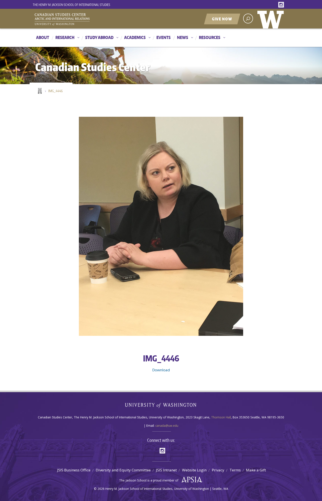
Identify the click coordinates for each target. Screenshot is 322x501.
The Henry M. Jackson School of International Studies (71, 5)
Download (161, 369)
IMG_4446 (55, 91)
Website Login (194, 470)
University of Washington (271, 18)
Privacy (218, 470)
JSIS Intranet (166, 470)
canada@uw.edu (166, 425)
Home (39, 91)
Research (64, 37)
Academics (135, 37)
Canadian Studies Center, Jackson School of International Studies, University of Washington (82, 19)
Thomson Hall (221, 417)
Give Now (222, 18)
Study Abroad (99, 37)
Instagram (282, 5)
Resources (209, 37)
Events (163, 37)
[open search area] (248, 18)
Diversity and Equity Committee (123, 470)
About (42, 37)
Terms (235, 470)
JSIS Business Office (73, 470)
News (182, 37)
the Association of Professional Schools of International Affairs (190, 480)
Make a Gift (256, 470)
